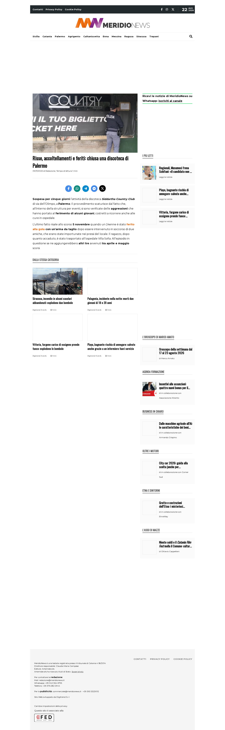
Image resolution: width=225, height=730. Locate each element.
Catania (47, 36)
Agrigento (74, 36)
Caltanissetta (91, 36)
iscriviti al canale (170, 100)
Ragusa (128, 36)
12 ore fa (43, 310)
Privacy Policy (54, 9)
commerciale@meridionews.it (67, 691)
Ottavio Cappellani (170, 551)
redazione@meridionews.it (52, 680)
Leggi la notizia (165, 177)
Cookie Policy (73, 9)
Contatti (38, 9)
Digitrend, (37, 310)
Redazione (50, 171)
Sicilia (36, 36)
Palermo (60, 36)
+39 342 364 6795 (53, 683)
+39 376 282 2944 (51, 686)
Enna (106, 36)
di (160, 358)
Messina (116, 36)
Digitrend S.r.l (63, 697)
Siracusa (141, 36)
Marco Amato (167, 358)
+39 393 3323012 (91, 691)
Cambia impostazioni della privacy (50, 706)
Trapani (154, 36)
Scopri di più (77, 671)
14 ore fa (43, 356)
